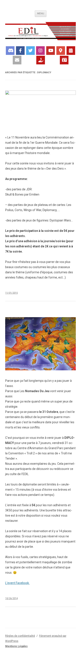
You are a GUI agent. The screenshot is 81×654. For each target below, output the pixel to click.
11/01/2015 (11, 292)
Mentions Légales (16, 646)
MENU (40, 13)
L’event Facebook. (17, 583)
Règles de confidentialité (20, 635)
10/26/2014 (11, 598)
